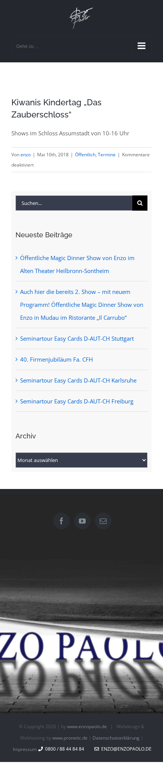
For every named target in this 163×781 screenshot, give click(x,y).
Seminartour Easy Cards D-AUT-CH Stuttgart (77, 338)
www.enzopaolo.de (87, 726)
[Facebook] (61, 521)
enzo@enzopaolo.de (125, 749)
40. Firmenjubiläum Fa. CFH (56, 359)
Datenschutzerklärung (115, 738)
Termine (107, 154)
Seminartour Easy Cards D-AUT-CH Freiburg (76, 401)
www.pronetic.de (70, 738)
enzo (25, 154)
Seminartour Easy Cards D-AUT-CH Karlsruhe (78, 380)
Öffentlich (85, 154)
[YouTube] (82, 521)
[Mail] (103, 521)
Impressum (25, 749)
